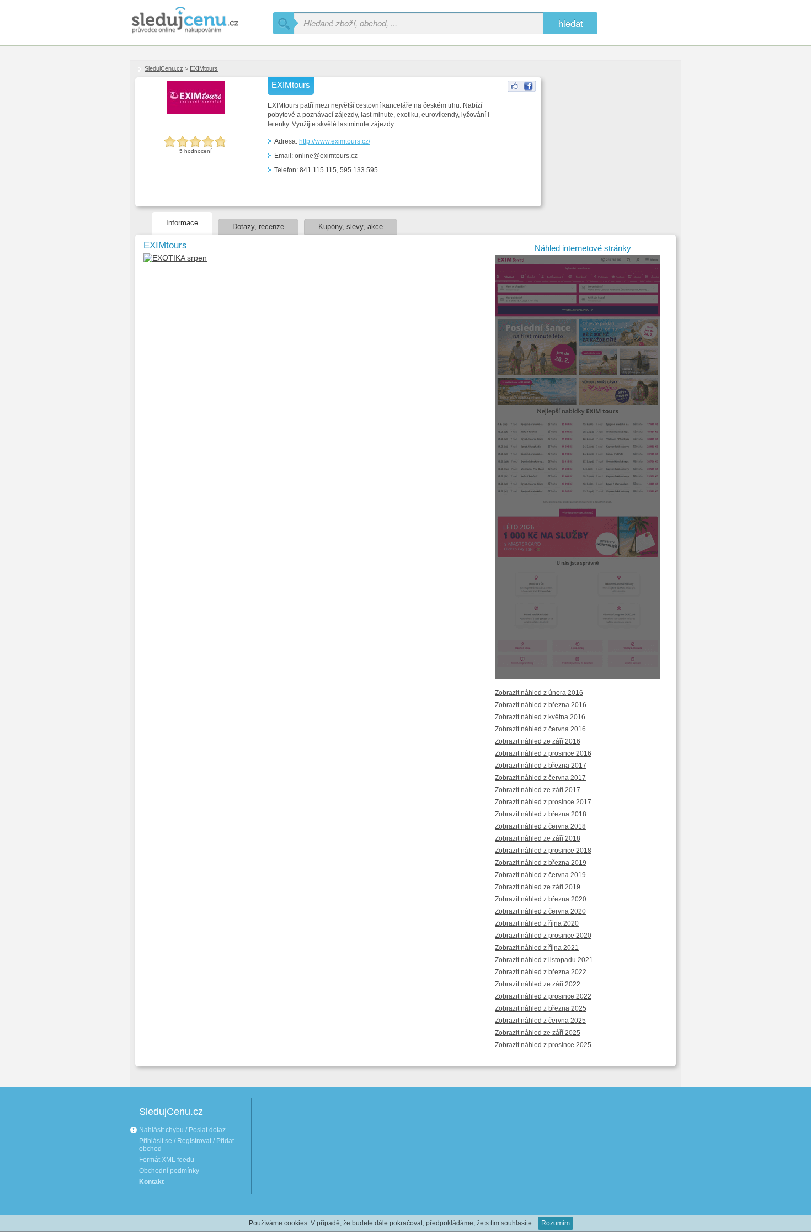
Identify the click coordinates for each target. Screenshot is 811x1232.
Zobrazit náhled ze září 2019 (537, 887)
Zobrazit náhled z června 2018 (540, 826)
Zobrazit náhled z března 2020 (540, 899)
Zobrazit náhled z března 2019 (540, 863)
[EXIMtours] (522, 89)
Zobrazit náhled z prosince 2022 (543, 996)
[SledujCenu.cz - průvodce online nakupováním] (201, 21)
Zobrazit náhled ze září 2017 (537, 790)
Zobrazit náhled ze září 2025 (537, 1033)
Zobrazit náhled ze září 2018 (537, 838)
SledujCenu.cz (164, 68)
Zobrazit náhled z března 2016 (540, 705)
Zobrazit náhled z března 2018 (540, 814)
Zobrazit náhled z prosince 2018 (543, 850)
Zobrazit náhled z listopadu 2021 (544, 960)
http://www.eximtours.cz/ (334, 141)
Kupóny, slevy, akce (350, 226)
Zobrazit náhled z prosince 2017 (543, 802)
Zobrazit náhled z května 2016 (540, 717)
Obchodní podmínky (169, 1171)
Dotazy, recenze (258, 226)
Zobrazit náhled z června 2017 (540, 778)
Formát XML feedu (166, 1160)
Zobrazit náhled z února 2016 (539, 693)
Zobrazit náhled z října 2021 (537, 948)
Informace (182, 223)
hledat (570, 23)
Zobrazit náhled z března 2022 (540, 972)
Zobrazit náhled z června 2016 (540, 729)
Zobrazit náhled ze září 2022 (537, 984)
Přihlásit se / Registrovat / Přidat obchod (186, 1145)
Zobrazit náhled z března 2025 (540, 1008)
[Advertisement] (600, 133)
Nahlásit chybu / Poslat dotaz (181, 1130)
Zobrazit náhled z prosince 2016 (543, 753)
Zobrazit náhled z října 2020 (537, 923)
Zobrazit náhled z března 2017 (540, 765)
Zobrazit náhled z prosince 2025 (543, 1045)
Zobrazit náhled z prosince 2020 (543, 935)
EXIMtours (204, 68)
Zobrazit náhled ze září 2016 (537, 741)
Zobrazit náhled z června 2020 (540, 911)
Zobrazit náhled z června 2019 (540, 875)
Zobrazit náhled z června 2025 (540, 1020)
